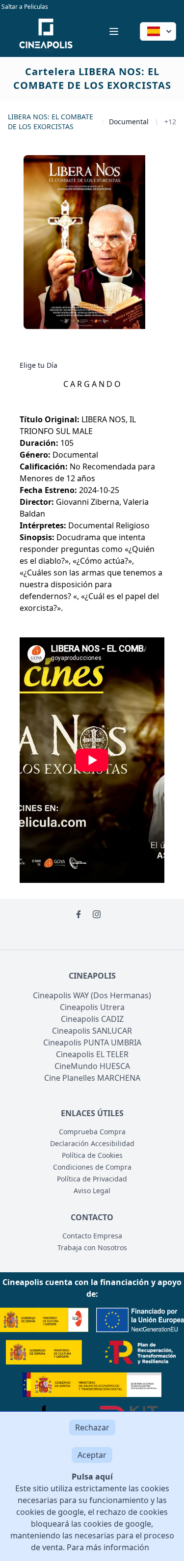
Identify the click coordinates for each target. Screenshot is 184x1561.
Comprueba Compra (92, 1131)
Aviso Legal (92, 1190)
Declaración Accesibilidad (92, 1143)
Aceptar (92, 1455)
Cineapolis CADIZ (92, 1018)
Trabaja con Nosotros (92, 1247)
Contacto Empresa (92, 1235)
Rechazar (92, 1427)
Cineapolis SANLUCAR (92, 1030)
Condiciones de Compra (92, 1167)
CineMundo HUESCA (92, 1066)
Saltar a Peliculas (24, 6)
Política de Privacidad (92, 1178)
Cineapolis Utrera (92, 1007)
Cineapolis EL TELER (92, 1054)
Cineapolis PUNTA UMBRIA (92, 1042)
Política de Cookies (92, 1155)
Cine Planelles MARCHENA (92, 1077)
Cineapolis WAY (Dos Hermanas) (92, 995)
